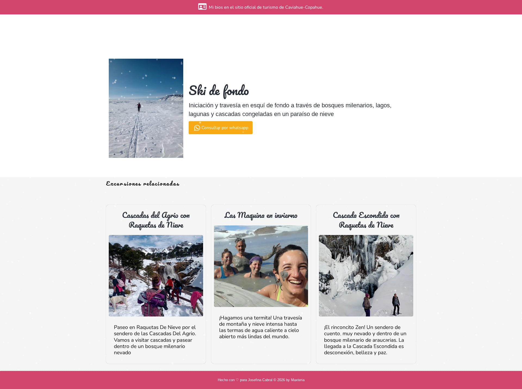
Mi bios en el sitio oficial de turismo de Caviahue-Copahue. (266, 7)
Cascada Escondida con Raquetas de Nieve (366, 220)
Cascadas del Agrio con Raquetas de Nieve (156, 220)
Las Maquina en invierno (261, 215)
